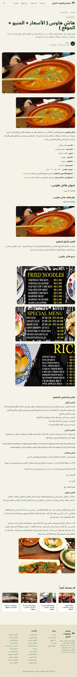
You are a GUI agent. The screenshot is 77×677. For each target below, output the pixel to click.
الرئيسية (42, 3)
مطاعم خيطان (14, 643)
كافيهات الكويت (32, 640)
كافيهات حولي (14, 662)
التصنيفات (33, 3)
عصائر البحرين (33, 657)
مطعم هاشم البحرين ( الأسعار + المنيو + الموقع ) (47, 607)
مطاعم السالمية (32, 646)
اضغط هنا (26, 173)
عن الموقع (24, 3)
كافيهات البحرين (32, 643)
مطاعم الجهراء (33, 662)
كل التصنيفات (52, 637)
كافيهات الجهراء (13, 637)
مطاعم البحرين (64, 12)
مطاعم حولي (33, 651)
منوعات (34, 648)
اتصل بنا (15, 3)
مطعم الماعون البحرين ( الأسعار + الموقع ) (67, 607)
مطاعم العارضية (32, 660)
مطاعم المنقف (14, 648)
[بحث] (4, 3)
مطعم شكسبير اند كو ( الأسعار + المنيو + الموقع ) (29, 607)
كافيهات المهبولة (13, 654)
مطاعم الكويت (33, 634)
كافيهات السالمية (13, 660)
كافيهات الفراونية (13, 634)
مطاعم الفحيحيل (13, 651)
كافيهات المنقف (13, 657)
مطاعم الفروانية (32, 654)
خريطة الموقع (52, 646)
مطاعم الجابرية (14, 640)
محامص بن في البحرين (11, 646)
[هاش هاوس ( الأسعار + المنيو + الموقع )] (38, 112)
